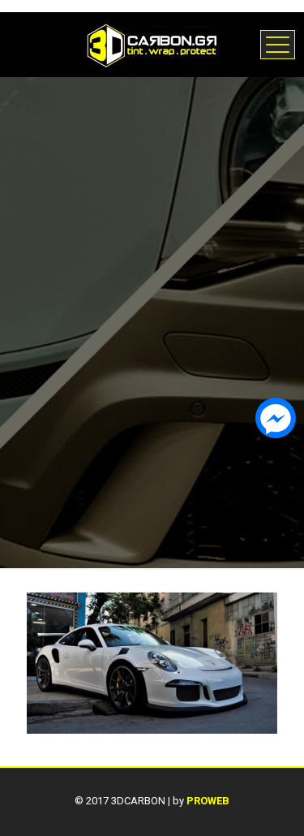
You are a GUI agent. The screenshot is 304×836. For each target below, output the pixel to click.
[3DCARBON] (152, 44)
